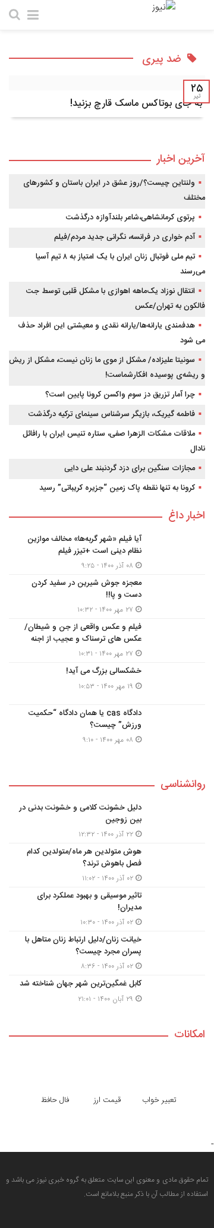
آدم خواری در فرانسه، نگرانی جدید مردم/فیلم (124, 237)
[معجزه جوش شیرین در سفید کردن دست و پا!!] (107, 596)
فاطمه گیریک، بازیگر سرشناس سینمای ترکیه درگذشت (112, 414)
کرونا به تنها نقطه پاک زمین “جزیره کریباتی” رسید (117, 488)
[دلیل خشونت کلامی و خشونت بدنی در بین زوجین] (107, 821)
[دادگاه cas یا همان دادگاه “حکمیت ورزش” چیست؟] (107, 725)
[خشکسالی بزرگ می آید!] (107, 683)
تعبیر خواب (159, 1100)
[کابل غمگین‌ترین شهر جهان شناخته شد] (107, 994)
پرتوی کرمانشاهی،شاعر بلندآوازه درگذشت (130, 217)
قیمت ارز (107, 1100)
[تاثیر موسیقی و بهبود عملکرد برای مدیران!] (107, 909)
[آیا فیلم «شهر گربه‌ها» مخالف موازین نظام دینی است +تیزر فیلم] (107, 552)
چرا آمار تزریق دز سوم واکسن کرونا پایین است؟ (120, 394)
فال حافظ (55, 1100)
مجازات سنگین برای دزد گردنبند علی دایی (129, 468)
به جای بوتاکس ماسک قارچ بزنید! (136, 104)
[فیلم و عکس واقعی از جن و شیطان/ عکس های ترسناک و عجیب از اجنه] (107, 640)
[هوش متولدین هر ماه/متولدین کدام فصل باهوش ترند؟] (107, 865)
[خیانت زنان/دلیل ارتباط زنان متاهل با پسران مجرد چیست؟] (107, 953)
